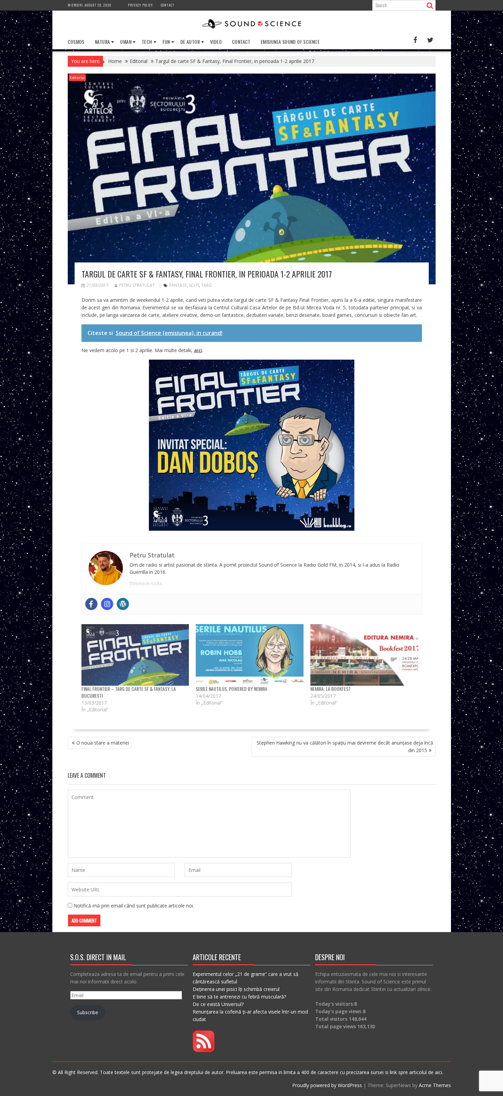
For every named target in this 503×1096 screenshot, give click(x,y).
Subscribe (87, 1012)
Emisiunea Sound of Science (290, 41)
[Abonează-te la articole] (204, 1050)
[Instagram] (107, 604)
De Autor (190, 41)
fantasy (178, 285)
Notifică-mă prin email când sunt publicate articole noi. (134, 905)
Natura (102, 41)
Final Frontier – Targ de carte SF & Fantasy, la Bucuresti (128, 692)
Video (216, 41)
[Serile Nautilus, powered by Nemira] (250, 655)
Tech (147, 41)
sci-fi (194, 285)
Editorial (77, 77)
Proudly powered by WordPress (327, 1085)
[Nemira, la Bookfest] (364, 655)
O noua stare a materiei (102, 742)
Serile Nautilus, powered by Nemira (231, 688)
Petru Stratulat (137, 285)
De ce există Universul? (218, 1004)
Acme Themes (435, 1085)
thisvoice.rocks (146, 583)
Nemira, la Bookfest (330, 688)
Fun (166, 41)
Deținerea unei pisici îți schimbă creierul (236, 989)
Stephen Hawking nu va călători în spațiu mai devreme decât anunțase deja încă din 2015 (345, 746)
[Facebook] (91, 604)
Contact (168, 5)
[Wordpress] (123, 604)
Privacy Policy (140, 5)
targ (206, 285)
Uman (125, 41)
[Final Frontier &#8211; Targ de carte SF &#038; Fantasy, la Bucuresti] (135, 655)
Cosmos (76, 41)
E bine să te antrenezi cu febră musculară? (239, 996)
